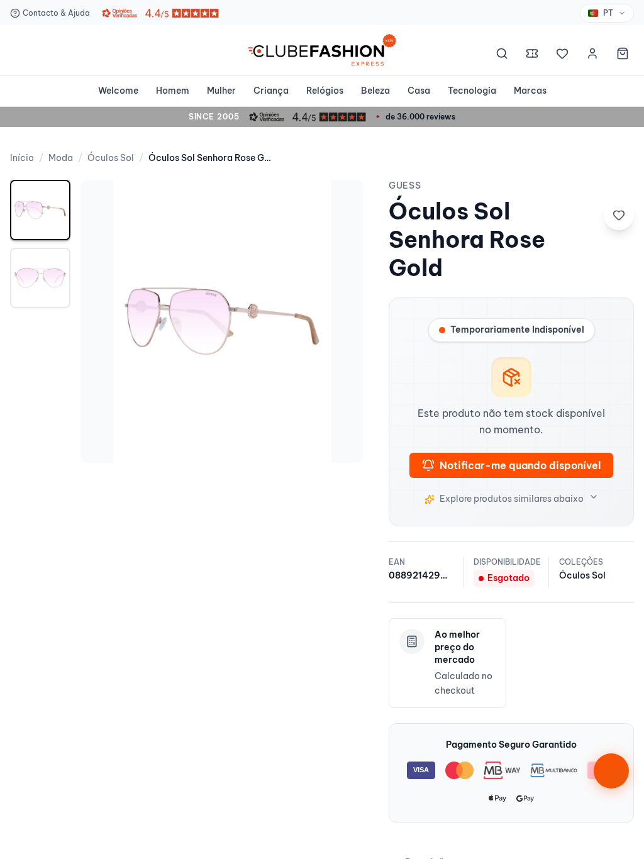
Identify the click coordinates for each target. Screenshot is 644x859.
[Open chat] (611, 771)
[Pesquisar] (502, 55)
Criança (271, 90)
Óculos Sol (110, 157)
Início (22, 157)
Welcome (118, 90)
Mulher (221, 90)
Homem (172, 90)
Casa (419, 90)
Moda (60, 157)
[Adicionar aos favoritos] (619, 215)
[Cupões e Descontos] (532, 55)
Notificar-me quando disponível (520, 465)
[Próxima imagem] (340, 321)
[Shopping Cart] (622, 55)
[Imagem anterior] (103, 321)
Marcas (530, 90)
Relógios (324, 90)
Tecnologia (472, 90)
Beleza (375, 90)
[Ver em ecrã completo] (340, 202)
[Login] (592, 55)
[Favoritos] (562, 55)
